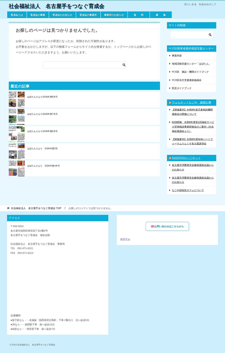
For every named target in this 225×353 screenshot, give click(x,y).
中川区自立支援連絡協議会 (186, 80)
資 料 (138, 15)
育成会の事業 (37, 15)
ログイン (125, 239)
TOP (36, 208)
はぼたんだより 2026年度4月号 (43, 166)
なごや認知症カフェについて (188, 190)
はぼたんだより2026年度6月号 (42, 131)
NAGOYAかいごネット (186, 157)
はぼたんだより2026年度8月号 (42, 97)
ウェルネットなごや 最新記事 (191, 102)
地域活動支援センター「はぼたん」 (191, 63)
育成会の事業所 (88, 15)
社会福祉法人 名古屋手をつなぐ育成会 (56, 6)
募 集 (160, 15)
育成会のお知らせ (62, 15)
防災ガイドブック (182, 88)
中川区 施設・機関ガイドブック (190, 71)
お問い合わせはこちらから (169, 226)
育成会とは (17, 15)
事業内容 (177, 55)
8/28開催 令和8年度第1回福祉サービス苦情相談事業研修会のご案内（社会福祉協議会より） (193, 126)
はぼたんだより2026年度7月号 (42, 114)
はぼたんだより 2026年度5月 (42, 148)
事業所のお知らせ (114, 15)
